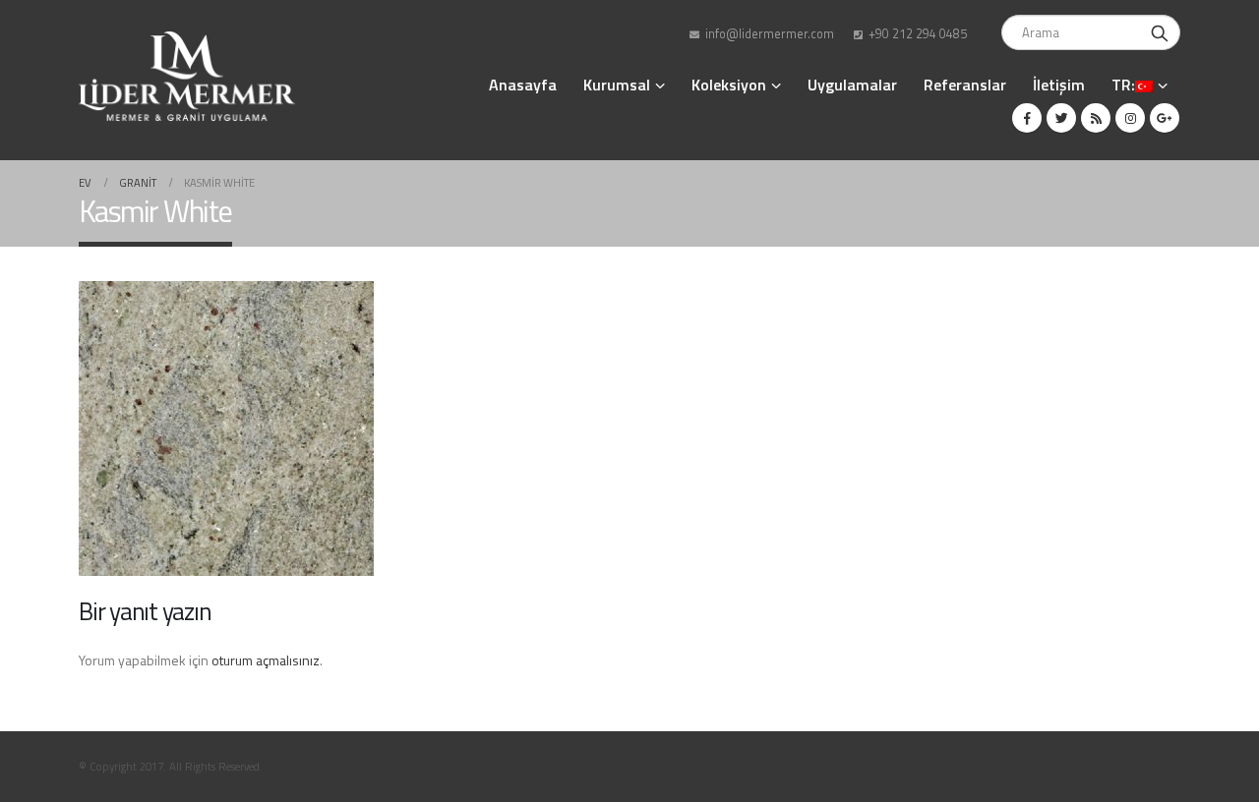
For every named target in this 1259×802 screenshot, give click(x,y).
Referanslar (965, 84)
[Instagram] (1130, 118)
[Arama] (1159, 32)
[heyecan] (1061, 118)
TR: (1123, 84)
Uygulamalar (852, 84)
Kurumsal (616, 84)
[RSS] (1095, 118)
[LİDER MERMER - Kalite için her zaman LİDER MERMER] (187, 76)
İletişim (1059, 84)
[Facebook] (1027, 118)
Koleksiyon (728, 84)
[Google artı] (1164, 118)
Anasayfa (523, 84)
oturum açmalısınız (265, 660)
